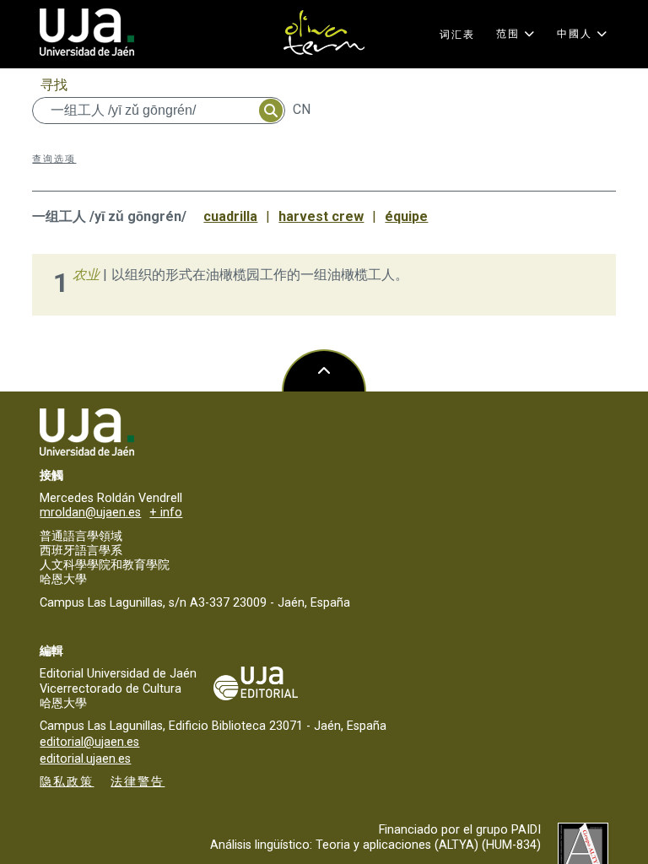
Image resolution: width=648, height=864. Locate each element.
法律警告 (138, 781)
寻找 (54, 85)
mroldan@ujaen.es (90, 512)
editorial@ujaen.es (89, 742)
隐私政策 (67, 781)
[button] (516, 34)
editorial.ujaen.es (85, 759)
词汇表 (457, 35)
